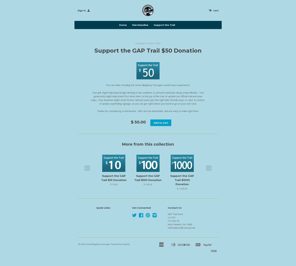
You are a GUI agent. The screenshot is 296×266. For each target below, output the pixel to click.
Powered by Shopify (120, 244)
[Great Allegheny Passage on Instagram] (154, 216)
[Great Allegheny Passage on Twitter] (134, 216)
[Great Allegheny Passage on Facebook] (141, 216)
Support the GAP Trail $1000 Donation (182, 180)
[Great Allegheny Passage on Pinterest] (148, 216)
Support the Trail (164, 25)
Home (123, 25)
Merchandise (140, 25)
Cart (216, 10)
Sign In (82, 10)
